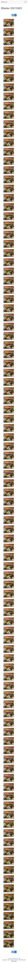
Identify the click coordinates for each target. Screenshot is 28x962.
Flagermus (4, 2)
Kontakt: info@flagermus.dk (14, 958)
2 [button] (15, 15)
